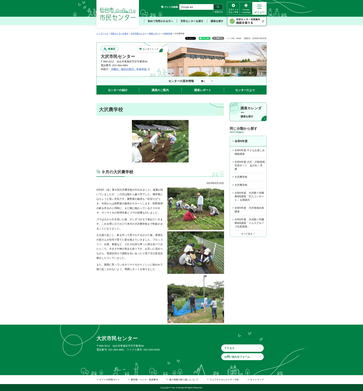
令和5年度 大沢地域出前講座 (249, 209)
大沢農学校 (241, 176)
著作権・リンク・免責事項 (144, 379)
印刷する (219, 38)
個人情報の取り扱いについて (184, 379)
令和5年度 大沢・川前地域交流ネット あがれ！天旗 (250, 165)
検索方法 (219, 12)
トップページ (102, 33)
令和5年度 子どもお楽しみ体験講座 (250, 152)
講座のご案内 (160, 90)
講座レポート (155, 33)
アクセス (229, 348)
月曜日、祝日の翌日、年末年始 (129, 69)
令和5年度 (167, 33)
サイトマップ (257, 379)
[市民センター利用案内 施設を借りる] (247, 21)
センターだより (245, 90)
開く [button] (203, 81)
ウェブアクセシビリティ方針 (224, 379)
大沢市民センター (139, 33)
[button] (259, 8)
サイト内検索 (171, 7)
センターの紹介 (118, 90)
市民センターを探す (119, 33)
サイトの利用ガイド (109, 379)
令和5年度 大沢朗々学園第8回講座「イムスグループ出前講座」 (249, 223)
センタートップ (150, 49)
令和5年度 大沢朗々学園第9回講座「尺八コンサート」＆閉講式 (249, 196)
